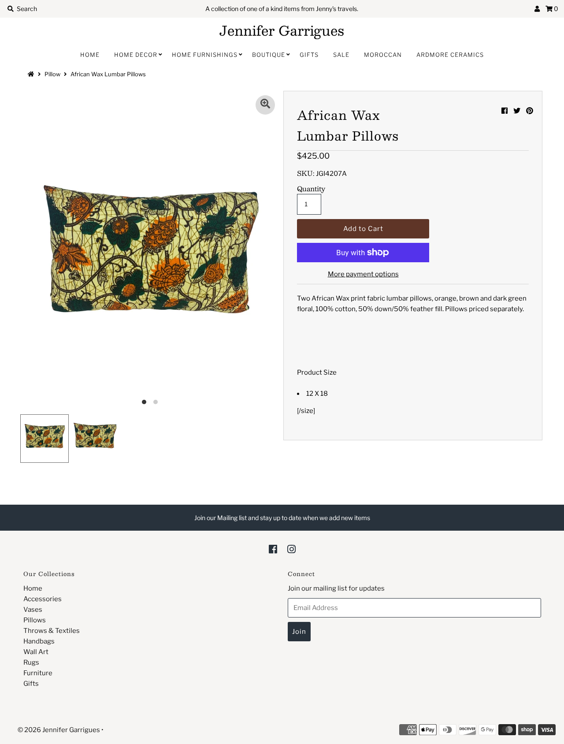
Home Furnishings (204, 54)
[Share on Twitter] (516, 111)
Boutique (268, 54)
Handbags (39, 641)
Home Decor (135, 54)
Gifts (309, 54)
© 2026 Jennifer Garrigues (59, 730)
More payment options (363, 274)
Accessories (42, 599)
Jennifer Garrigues (281, 30)
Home (90, 54)
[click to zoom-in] (265, 105)
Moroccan (383, 54)
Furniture (37, 673)
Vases (32, 610)
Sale (341, 54)
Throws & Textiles (51, 631)
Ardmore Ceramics (450, 54)
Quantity (311, 188)
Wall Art (35, 652)
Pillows (34, 620)
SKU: (306, 173)
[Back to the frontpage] (32, 74)
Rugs (31, 662)
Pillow (52, 74)
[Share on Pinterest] (529, 111)
